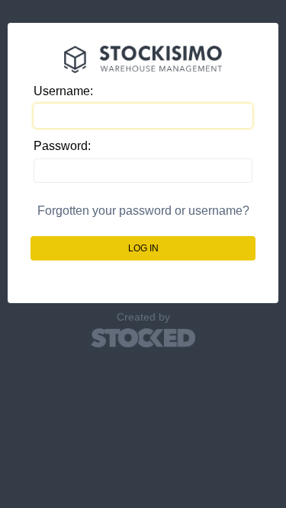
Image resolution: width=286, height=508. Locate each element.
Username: (63, 91)
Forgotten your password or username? (143, 210)
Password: (62, 145)
